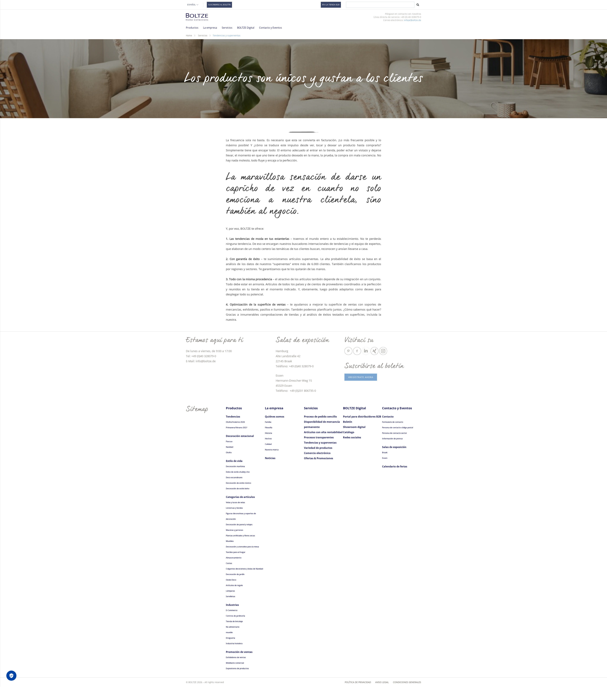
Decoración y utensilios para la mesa (242, 546)
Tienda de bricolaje (234, 621)
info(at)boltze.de (412, 20)
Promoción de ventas (239, 652)
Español (191, 4)
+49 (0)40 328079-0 (301, 366)
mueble (229, 632)
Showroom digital (354, 427)
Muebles (230, 541)
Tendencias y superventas (320, 442)
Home (189, 35)
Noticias (270, 458)
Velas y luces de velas (235, 502)
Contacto (388, 416)
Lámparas (230, 591)
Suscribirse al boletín (219, 4)
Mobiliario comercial (235, 663)
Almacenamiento (233, 557)
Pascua (229, 441)
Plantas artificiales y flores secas (240, 535)
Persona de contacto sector (394, 433)
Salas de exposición (394, 447)
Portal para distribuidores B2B (362, 416)
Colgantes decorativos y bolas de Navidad (244, 568)
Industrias (232, 605)
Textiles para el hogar (235, 552)
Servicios (202, 35)
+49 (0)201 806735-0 (302, 391)
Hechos (268, 438)
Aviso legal (382, 682)
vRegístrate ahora (360, 377)
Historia (268, 433)
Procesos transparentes (319, 437)
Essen (384, 458)
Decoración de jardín (235, 574)
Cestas (229, 563)
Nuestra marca (272, 449)
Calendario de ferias (394, 466)
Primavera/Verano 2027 (236, 427)
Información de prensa (392, 438)
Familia (268, 422)
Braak (384, 452)
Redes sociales (352, 437)
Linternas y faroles (234, 508)
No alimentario (232, 627)
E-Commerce (231, 610)
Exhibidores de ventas (236, 657)
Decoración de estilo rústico (238, 483)
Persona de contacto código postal (397, 427)
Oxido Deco (231, 579)
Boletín (347, 422)
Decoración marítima (235, 466)
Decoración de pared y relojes (239, 524)
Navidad (229, 447)
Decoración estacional (240, 436)
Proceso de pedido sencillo (320, 416)
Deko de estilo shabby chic (238, 472)
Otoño (229, 452)
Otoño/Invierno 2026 (235, 422)
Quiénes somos (274, 416)
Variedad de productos (318, 448)
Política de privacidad (358, 682)
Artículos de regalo (234, 585)
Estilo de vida (234, 461)
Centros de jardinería (235, 615)
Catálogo (348, 432)
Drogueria (230, 638)
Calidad (268, 444)
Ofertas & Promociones (318, 458)
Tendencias (233, 416)
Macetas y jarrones (234, 530)
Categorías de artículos (240, 497)
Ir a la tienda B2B (331, 4)
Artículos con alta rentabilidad (323, 432)
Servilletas (230, 596)
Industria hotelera (234, 643)
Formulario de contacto (392, 422)
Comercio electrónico (317, 453)
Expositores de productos (237, 668)
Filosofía (268, 427)
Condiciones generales (407, 682)
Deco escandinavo (234, 477)
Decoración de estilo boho (237, 488)
